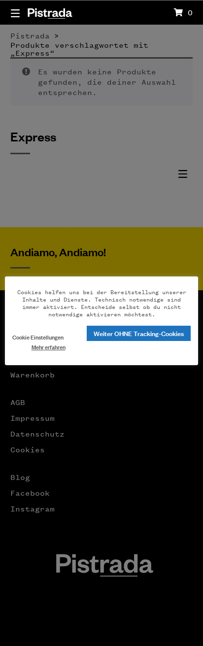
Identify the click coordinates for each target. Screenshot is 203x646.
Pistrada (49, 12)
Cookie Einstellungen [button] (38, 336)
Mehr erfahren (49, 346)
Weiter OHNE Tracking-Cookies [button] (139, 333)
